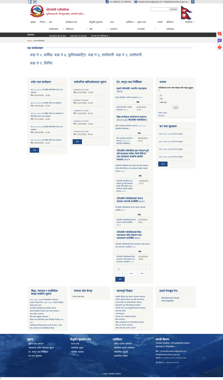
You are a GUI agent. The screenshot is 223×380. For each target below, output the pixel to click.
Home (29, 41)
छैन (161, 99)
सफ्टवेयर (189, 22)
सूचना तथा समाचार (35, 344)
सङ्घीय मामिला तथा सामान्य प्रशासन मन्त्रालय (130, 297)
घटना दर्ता (75, 344)
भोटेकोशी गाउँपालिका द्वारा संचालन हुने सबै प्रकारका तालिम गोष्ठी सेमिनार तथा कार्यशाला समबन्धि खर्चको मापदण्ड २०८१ (131, 168)
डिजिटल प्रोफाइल (170, 25)
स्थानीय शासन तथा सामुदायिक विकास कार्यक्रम (130, 308)
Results (161, 116)
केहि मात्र (163, 102)
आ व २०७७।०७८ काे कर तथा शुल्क (171, 142)
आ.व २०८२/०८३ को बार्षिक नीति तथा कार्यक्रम (46, 140)
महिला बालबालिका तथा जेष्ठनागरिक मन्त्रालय (129, 322)
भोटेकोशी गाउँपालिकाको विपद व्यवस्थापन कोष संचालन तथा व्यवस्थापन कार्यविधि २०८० (129, 235)
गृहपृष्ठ (33, 22)
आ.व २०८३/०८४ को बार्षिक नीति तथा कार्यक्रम (46, 103)
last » (142, 273)
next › (131, 273)
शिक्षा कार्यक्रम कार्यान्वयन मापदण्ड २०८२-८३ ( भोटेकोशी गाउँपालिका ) (124, 140)
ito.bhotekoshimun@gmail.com (173, 351)
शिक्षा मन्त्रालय (120, 319)
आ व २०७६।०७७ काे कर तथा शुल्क (171, 149)
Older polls (162, 113)
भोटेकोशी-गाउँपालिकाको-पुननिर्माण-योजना (43, 308)
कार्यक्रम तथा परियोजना (71, 25)
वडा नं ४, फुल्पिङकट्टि (70, 55)
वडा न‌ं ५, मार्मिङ (41, 55)
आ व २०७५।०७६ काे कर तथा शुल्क (171, 157)
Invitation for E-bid (51, 36)
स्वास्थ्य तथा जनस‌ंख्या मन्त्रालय (125, 316)
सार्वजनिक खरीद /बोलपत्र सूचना (41, 348)
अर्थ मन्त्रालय (119, 314)
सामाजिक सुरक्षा (77, 348)
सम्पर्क (160, 22)
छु (161, 95)
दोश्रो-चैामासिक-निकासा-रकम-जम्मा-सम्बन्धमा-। (45, 311)
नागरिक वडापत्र (77, 352)
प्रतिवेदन (129, 22)
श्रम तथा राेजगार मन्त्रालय (124, 325)
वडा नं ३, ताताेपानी (101, 55)
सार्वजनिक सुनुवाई (121, 352)
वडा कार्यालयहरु (53, 25)
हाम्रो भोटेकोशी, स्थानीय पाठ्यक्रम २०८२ (128, 97)
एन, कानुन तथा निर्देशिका (38, 352)
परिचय (42, 22)
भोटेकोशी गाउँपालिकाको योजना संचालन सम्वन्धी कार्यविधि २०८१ (126, 222)
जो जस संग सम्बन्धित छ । (94, 36)
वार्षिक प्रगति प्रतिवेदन (123, 344)
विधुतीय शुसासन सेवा (96, 25)
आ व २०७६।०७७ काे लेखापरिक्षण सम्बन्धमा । (44, 299)
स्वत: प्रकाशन (113, 25)
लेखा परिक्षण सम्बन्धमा (37, 314)
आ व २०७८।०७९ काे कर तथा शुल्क (171, 134)
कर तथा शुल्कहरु (35, 356)
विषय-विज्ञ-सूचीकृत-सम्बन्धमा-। (40, 317)
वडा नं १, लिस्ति (41, 63)
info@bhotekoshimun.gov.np (168, 354)
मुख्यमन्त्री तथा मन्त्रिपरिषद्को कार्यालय (128, 305)
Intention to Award (72, 36)
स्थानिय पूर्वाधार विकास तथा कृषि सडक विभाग (129, 299)
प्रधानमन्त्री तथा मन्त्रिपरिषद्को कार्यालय (128, 302)
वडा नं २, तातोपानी (129, 55)
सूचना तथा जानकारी (141, 25)
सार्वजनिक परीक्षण (121, 356)
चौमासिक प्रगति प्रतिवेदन (124, 348)
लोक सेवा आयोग (120, 311)
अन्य (34, 150)
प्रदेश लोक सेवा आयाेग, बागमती (125, 328)
